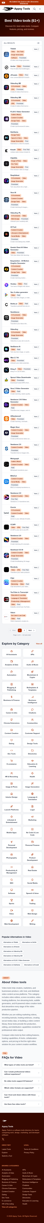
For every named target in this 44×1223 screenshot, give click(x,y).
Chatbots (25, 1185)
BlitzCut (13, 476)
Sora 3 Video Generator (19, 388)
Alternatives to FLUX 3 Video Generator (16, 960)
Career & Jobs (7, 1185)
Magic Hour (15, 427)
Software (14, 58)
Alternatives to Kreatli (31, 965)
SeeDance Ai (15, 346)
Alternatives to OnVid (29, 942)
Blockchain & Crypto (29, 1176)
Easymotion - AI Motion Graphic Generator (19, 262)
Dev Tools (20, 51)
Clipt (12, 578)
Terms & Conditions (31, 1149)
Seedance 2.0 (15, 444)
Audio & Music (16, 114)
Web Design (15, 219)
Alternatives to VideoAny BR (13, 956)
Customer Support (29, 1191)
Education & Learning (18, 595)
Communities (27, 1188)
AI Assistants (15, 86)
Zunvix (13, 507)
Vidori (12, 613)
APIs (12, 89)
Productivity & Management (20, 601)
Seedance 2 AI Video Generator (18, 401)
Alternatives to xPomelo (11, 947)
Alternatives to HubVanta (11, 965)
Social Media (15, 236)
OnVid (12, 66)
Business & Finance (9, 1182)
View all (39, 644)
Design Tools (15, 121)
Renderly (14, 567)
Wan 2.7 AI (14, 358)
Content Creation (17, 118)
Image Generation (17, 55)
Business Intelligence (30, 1182)
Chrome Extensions (9, 1188)
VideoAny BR (15, 97)
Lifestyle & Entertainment (19, 233)
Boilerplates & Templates (31, 1179)
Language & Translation (19, 598)
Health (24, 1204)
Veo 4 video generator (19, 292)
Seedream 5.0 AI (16, 550)
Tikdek (13, 49)
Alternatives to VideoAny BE (12, 951)
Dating (4, 1195)
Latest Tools (6, 1149)
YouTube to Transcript (19, 592)
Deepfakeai (14, 175)
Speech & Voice (16, 138)
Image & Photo (16, 161)
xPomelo (13, 75)
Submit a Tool (7, 1156)
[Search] (34, 9)
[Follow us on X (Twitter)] (3, 1139)
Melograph (14, 458)
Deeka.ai (13, 304)
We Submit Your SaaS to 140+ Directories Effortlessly (24, 2)
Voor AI (13, 192)
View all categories (9, 1207)
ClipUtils (13, 158)
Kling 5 (13, 369)
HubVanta (14, 132)
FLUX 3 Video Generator (20, 112)
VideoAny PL (15, 213)
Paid (18, 295)
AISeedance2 (15, 416)
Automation (6, 1176)
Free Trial (26, 149)
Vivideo (13, 284)
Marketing (14, 584)
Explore (5, 1152)
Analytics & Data (8, 1173)
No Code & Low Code (18, 615)
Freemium (22, 58)
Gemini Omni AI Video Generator (19, 248)
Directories (26, 1198)
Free (26, 75)
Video (13, 51)
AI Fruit (13, 227)
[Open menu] (40, 9)
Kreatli (13, 150)
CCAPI (12, 524)
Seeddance (14, 312)
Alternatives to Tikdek (10, 942)
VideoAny (14, 329)
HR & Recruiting (8, 1204)
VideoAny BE (15, 83)
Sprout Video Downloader (20, 377)
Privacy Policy (29, 1152)
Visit (35, 49)
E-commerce (6, 1201)
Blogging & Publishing (10, 1179)
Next (30, 630)
